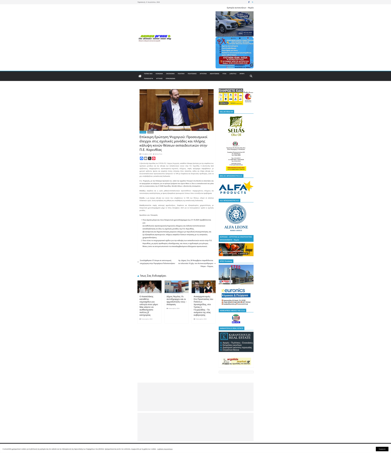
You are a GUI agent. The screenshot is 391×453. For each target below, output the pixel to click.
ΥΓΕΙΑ (224, 74)
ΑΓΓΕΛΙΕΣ (159, 78)
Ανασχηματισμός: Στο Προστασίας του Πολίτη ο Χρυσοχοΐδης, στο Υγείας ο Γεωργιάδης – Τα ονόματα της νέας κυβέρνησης (203, 305)
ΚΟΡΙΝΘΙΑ (142, 132)
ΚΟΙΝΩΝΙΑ (159, 74)
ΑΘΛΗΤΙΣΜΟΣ (214, 74)
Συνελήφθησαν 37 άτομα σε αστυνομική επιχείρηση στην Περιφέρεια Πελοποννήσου (157, 261)
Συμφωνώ (382, 449)
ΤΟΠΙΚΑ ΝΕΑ (148, 74)
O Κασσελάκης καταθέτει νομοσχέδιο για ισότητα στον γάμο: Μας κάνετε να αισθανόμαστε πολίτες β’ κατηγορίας (148, 305)
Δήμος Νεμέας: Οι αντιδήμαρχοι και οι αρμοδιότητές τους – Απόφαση (177, 300)
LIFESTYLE (233, 74)
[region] (195, 448)
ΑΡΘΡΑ (242, 74)
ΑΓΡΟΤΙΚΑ (203, 74)
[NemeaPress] (139, 76)
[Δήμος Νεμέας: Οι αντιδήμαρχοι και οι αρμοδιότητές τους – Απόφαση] (177, 282)
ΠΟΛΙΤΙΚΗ (181, 74)
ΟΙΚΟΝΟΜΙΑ (170, 74)
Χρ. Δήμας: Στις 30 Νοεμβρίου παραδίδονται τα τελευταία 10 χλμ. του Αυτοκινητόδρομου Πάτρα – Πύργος (195, 263)
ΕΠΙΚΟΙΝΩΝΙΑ (170, 78)
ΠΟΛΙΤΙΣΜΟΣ (192, 74)
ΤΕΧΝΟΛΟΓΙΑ (148, 78)
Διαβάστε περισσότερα (164, 449)
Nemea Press (158, 154)
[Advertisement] (195, 397)
